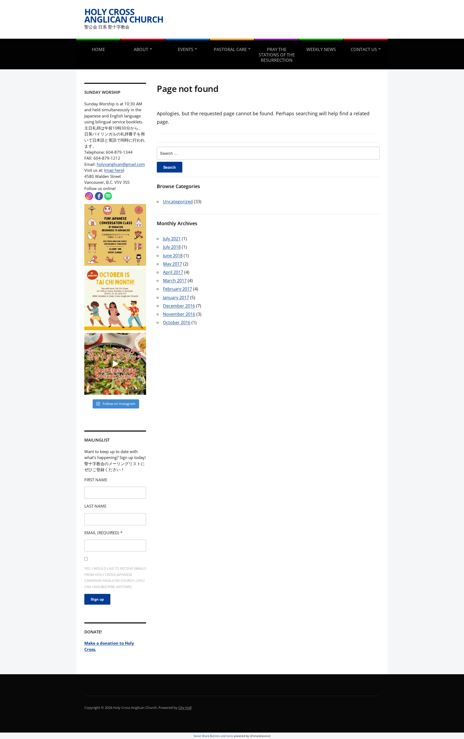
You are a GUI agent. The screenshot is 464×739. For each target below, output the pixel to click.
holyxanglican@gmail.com (121, 164)
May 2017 (172, 264)
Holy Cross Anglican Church (123, 15)
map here (114, 170)
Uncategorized (178, 202)
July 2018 (172, 247)
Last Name (95, 506)
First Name (95, 479)
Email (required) (103, 532)
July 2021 (172, 239)
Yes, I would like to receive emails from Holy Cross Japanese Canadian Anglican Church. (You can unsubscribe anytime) (115, 577)
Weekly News (321, 49)
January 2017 (176, 297)
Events (185, 49)
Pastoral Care (230, 49)
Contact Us (364, 49)
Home (98, 49)
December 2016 (179, 306)
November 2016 (179, 314)
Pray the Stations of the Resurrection (277, 54)
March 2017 (175, 281)
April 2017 (173, 272)
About (141, 49)
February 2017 (177, 289)
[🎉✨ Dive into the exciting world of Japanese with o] (115, 235)
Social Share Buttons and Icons (213, 736)
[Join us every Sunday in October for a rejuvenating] (115, 299)
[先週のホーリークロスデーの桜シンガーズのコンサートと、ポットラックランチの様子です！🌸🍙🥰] (115, 364)
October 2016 (176, 322)
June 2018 (173, 256)
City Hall (184, 707)
